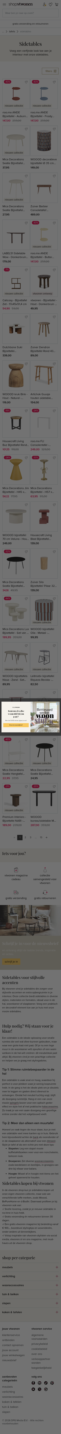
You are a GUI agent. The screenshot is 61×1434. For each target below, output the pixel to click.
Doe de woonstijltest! (16, 725)
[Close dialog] (57, 703)
